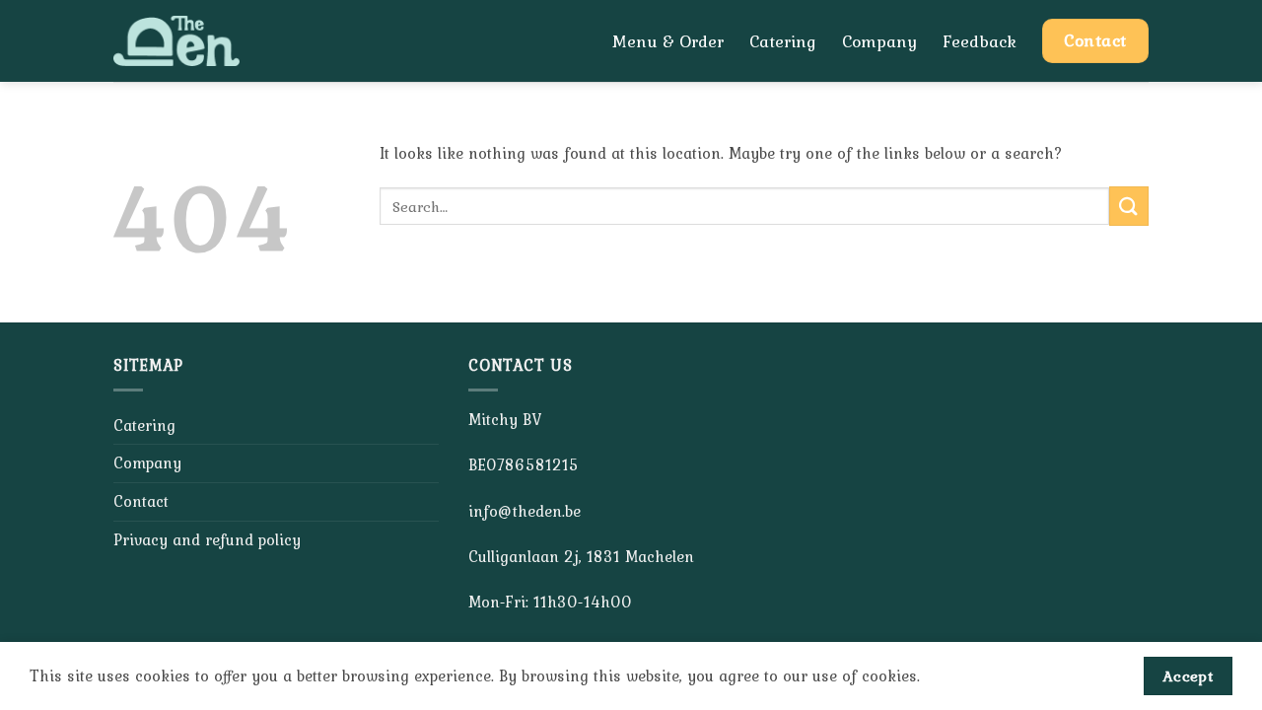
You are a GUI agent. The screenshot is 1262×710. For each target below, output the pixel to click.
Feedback (980, 41)
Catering (782, 41)
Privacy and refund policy (207, 539)
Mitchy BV (504, 419)
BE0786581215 (523, 464)
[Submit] (1129, 205)
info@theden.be (524, 511)
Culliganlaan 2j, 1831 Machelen (581, 556)
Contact (141, 501)
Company (879, 41)
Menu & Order (668, 41)
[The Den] (200, 41)
